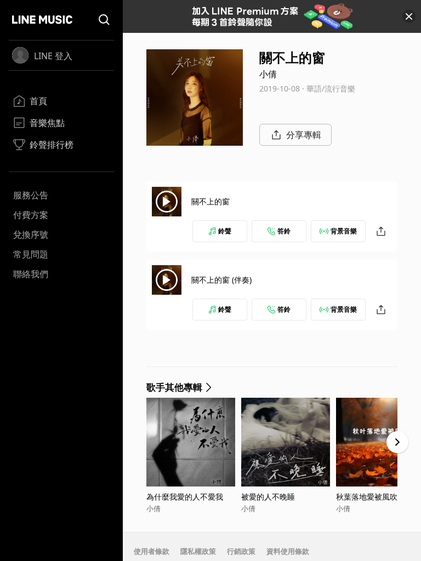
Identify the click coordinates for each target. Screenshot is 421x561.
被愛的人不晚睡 (268, 496)
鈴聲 (224, 231)
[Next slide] (397, 442)
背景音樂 (344, 231)
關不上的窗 (210, 201)
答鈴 (284, 231)
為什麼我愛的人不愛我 (184, 496)
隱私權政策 (198, 551)
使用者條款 (151, 551)
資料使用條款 (287, 551)
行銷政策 (241, 551)
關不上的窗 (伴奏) (221, 279)
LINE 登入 (53, 56)
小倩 (268, 74)
